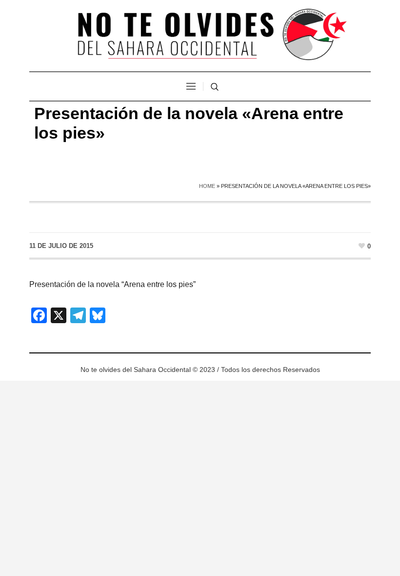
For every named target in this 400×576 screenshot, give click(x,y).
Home (207, 186)
